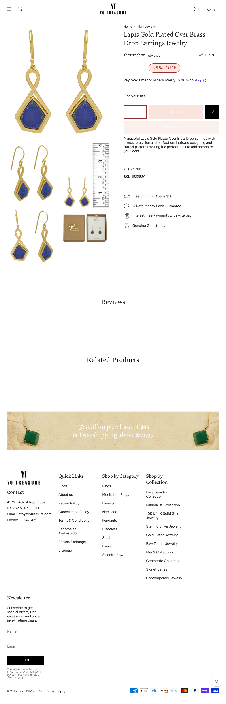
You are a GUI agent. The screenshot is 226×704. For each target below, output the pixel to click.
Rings (106, 486)
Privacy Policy (15, 674)
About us (65, 494)
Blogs (62, 486)
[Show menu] (9, 9)
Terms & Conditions (73, 520)
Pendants (109, 520)
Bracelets (109, 529)
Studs (106, 537)
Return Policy (68, 503)
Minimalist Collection (163, 505)
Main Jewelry (146, 26)
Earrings (108, 503)
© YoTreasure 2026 (20, 691)
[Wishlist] (209, 9)
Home (128, 26)
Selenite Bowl (113, 555)
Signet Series (156, 569)
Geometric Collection (163, 561)
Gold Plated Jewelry (162, 535)
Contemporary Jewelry (164, 578)
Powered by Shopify (51, 691)
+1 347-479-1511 (32, 520)
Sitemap (65, 550)
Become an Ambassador (68, 531)
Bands (107, 546)
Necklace (109, 512)
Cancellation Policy (73, 512)
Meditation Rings (115, 494)
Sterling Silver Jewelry (163, 526)
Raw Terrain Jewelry (162, 543)
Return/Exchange (72, 542)
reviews (154, 55)
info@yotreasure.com (34, 514)
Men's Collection (159, 552)
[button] (20, 9)
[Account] (196, 9)
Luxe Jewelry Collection (156, 494)
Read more (133, 169)
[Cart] (216, 9)
